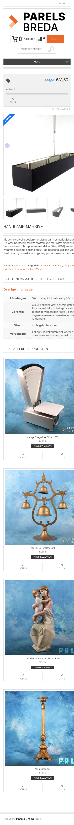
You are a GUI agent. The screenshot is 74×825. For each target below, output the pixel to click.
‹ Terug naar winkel (57, 109)
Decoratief (56, 265)
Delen (13, 102)
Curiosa (45, 265)
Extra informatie (18, 279)
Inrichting (8, 269)
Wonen (39, 269)
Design (67, 265)
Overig (18, 269)
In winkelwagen (43, 446)
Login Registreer (61, 3)
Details (23, 458)
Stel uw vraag (51, 279)
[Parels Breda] (37, 21)
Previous (7, 145)
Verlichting (28, 269)
